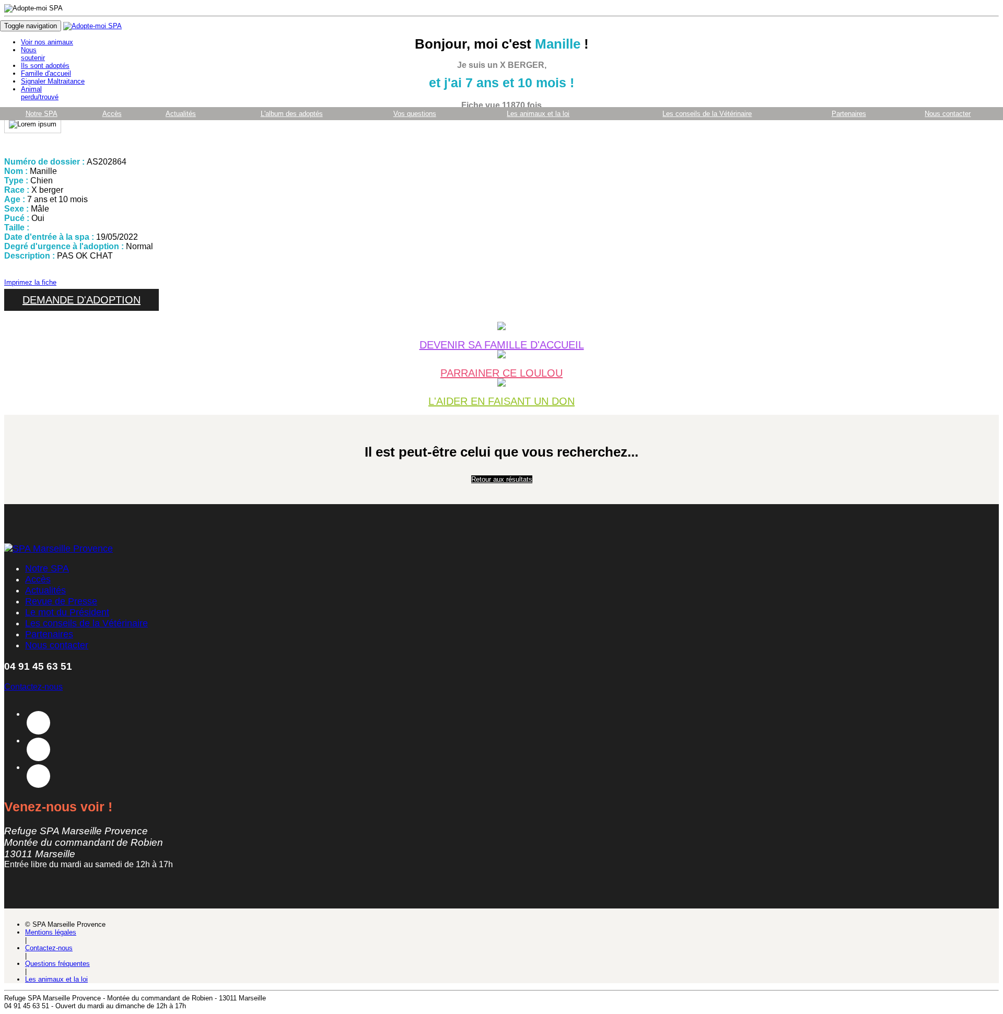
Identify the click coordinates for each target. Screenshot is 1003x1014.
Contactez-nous (33, 686)
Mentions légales (50, 932)
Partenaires (849, 114)
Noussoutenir (33, 54)
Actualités (181, 114)
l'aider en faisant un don (501, 400)
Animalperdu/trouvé (40, 93)
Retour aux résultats (501, 479)
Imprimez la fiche (30, 282)
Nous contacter (948, 114)
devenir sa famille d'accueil (501, 344)
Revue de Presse (61, 601)
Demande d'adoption (81, 300)
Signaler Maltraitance (53, 81)
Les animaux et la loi (538, 114)
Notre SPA (41, 114)
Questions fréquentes (57, 964)
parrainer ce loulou (501, 372)
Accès (112, 114)
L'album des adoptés (292, 114)
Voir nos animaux (47, 42)
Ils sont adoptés (45, 65)
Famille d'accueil (46, 73)
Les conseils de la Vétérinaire (707, 114)
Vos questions (414, 114)
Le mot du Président (67, 612)
